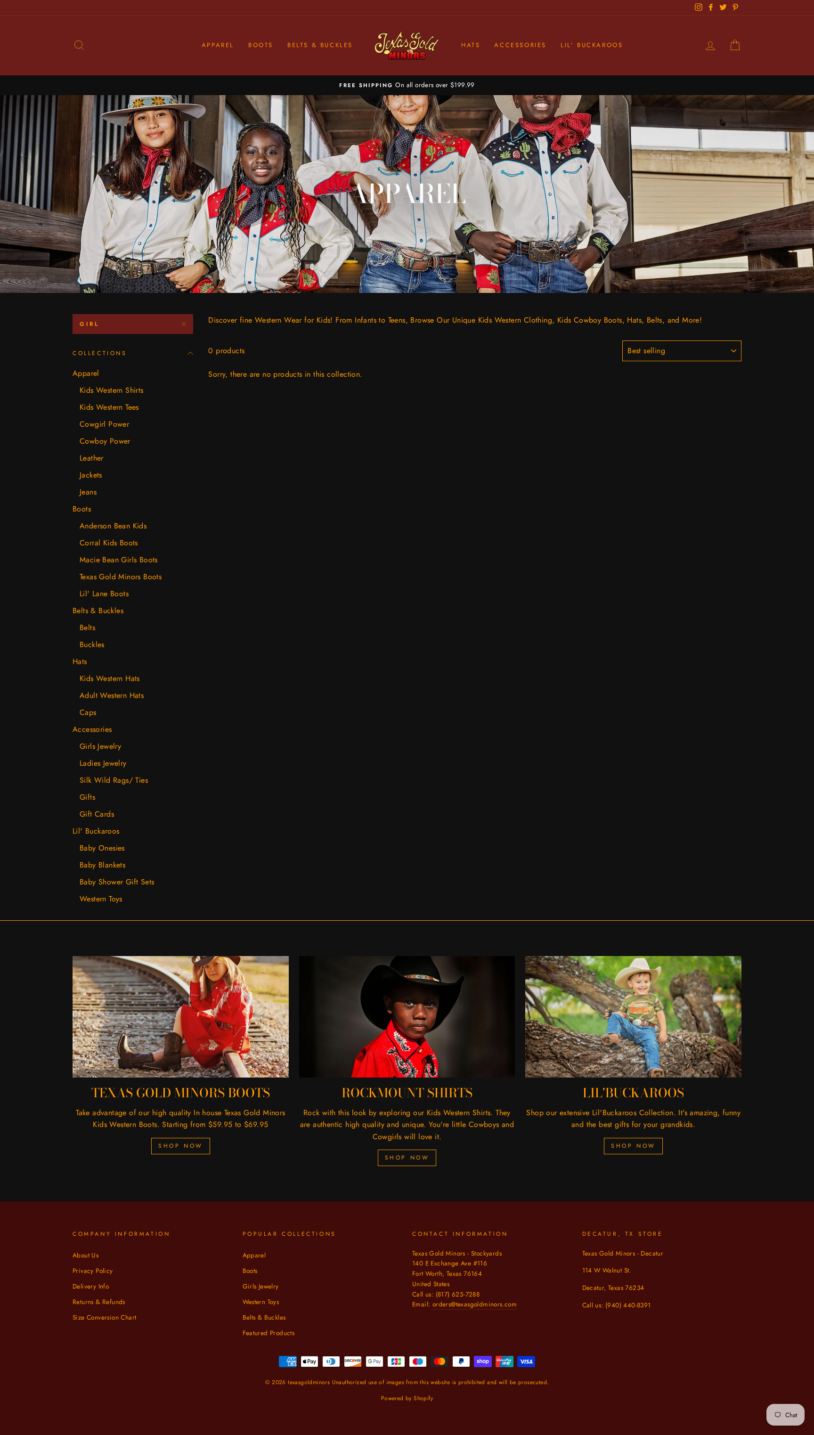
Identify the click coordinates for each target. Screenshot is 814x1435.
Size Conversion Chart (104, 1317)
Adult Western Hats (112, 695)
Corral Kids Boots (109, 542)
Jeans (88, 491)
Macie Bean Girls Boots (119, 559)
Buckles (92, 644)
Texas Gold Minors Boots (121, 576)
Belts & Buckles (320, 45)
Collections (100, 353)
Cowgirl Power (104, 424)
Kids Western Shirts (112, 390)
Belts (87, 627)
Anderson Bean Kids (113, 525)
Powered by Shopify (407, 1398)
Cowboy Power (105, 441)
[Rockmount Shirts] (407, 1017)
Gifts (87, 797)
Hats (470, 45)
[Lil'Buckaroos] (633, 1017)
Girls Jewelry (100, 746)
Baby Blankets (102, 864)
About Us (85, 1255)
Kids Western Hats (110, 678)
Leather (92, 458)
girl (89, 324)
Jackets (91, 475)
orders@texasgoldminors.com (474, 1304)
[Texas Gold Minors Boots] (181, 1017)
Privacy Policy (93, 1270)
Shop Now (180, 1146)
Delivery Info (91, 1286)
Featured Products (269, 1333)
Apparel (218, 45)
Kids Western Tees (109, 407)
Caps (88, 712)
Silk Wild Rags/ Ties (114, 780)
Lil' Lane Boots (104, 593)
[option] (407, 85)
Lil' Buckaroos (592, 45)
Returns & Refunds (99, 1301)
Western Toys (101, 898)
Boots (260, 45)
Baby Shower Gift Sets (117, 881)
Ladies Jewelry (103, 763)
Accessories (520, 45)
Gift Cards (97, 814)
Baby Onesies (102, 848)
